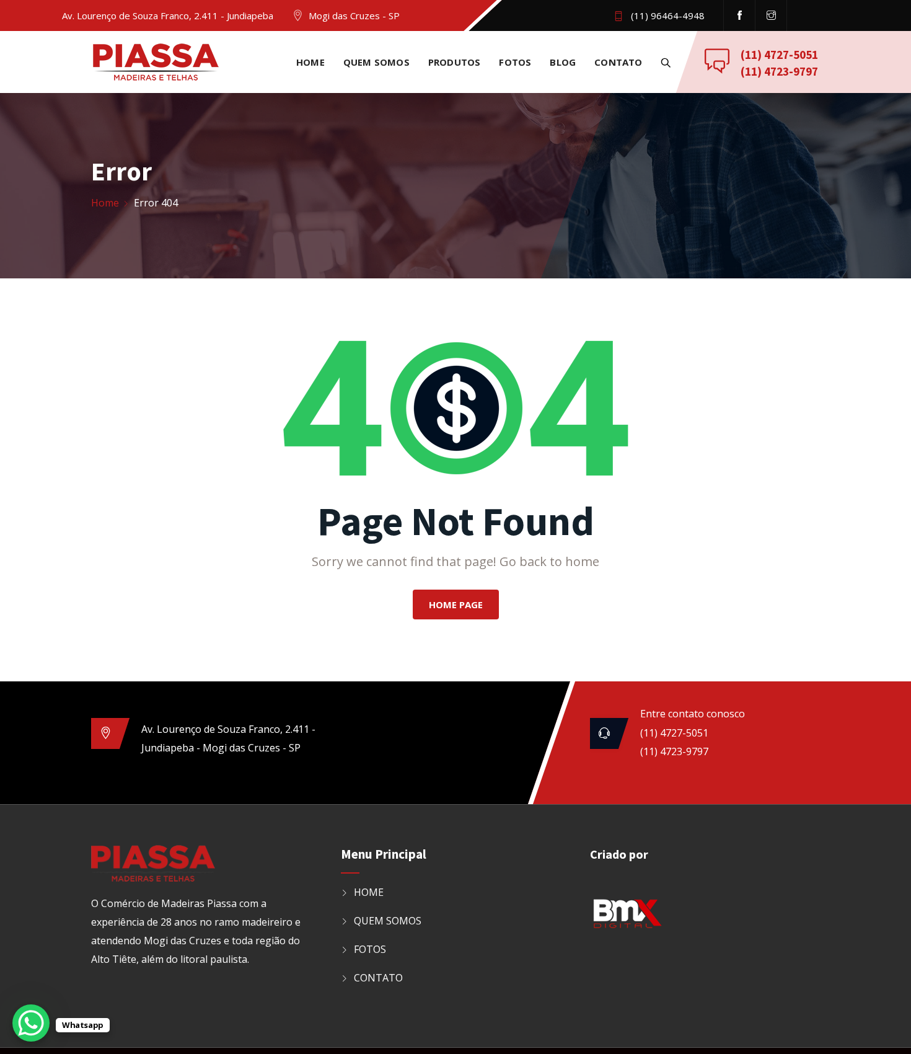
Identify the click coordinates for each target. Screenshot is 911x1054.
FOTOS (515, 62)
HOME (310, 62)
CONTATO (618, 62)
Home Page (456, 604)
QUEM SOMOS (376, 62)
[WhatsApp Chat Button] (31, 1023)
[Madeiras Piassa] (156, 63)
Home (105, 203)
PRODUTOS (454, 62)
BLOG (563, 62)
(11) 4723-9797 (779, 71)
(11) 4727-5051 (779, 54)
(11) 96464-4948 (668, 15)
